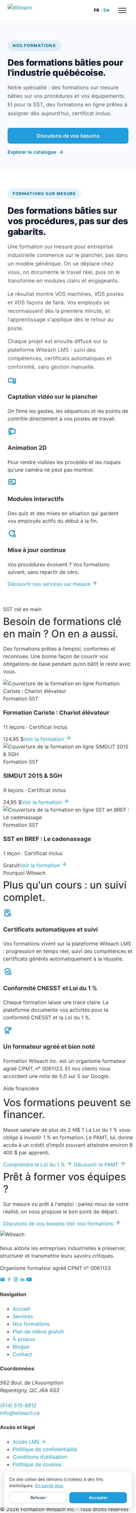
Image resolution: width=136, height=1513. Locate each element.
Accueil (21, 1309)
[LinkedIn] (22, 1280)
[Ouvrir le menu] (122, 10)
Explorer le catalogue (32, 152)
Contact (22, 1354)
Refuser (38, 1497)
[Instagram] (15, 1280)
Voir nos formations (90, 1223)
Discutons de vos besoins (68, 136)
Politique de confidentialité (45, 1449)
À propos (24, 1339)
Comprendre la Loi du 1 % (34, 1164)
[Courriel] (2, 1280)
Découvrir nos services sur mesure (50, 584)
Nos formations (31, 1324)
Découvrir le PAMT (97, 1164)
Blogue (21, 1346)
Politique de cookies (37, 1464)
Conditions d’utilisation (40, 1457)
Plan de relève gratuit (38, 1331)
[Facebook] (9, 1280)
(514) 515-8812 (18, 1405)
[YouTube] (29, 1280)
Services (23, 1316)
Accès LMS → (29, 1442)
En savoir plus (49, 1485)
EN (106, 10)
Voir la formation (44, 739)
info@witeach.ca (20, 1413)
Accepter (98, 1497)
